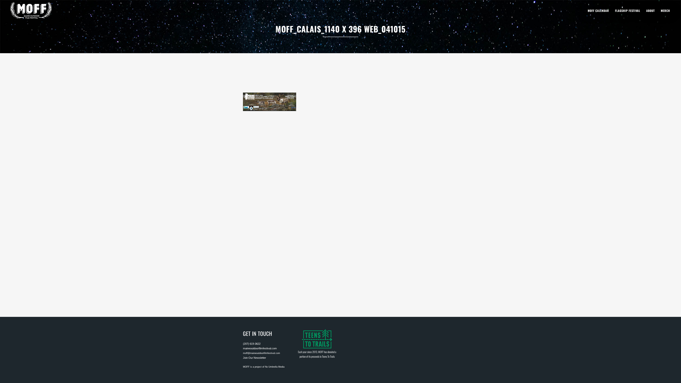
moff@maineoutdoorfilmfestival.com (261, 353)
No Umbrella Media (274, 366)
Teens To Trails (328, 356)
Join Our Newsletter (254, 357)
